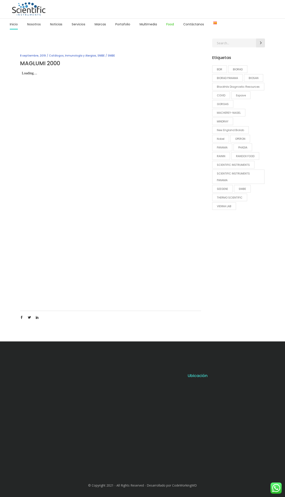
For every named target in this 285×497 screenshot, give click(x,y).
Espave (241, 95)
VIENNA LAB (224, 206)
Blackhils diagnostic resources (238, 87)
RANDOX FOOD (245, 156)
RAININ (221, 156)
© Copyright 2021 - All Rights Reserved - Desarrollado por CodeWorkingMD (142, 485)
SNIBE (101, 55)
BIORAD (238, 69)
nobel (220, 139)
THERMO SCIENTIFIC (229, 197)
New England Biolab (230, 130)
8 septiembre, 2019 (33, 55)
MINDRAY (222, 121)
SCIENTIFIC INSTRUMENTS (233, 165)
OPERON (240, 139)
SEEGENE (222, 189)
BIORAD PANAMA (227, 78)
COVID (221, 95)
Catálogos (56, 55)
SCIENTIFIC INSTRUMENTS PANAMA (233, 177)
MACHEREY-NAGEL (229, 113)
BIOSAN (254, 78)
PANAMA (222, 147)
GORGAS (223, 104)
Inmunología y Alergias (80, 55)
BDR (219, 69)
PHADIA (242, 147)
